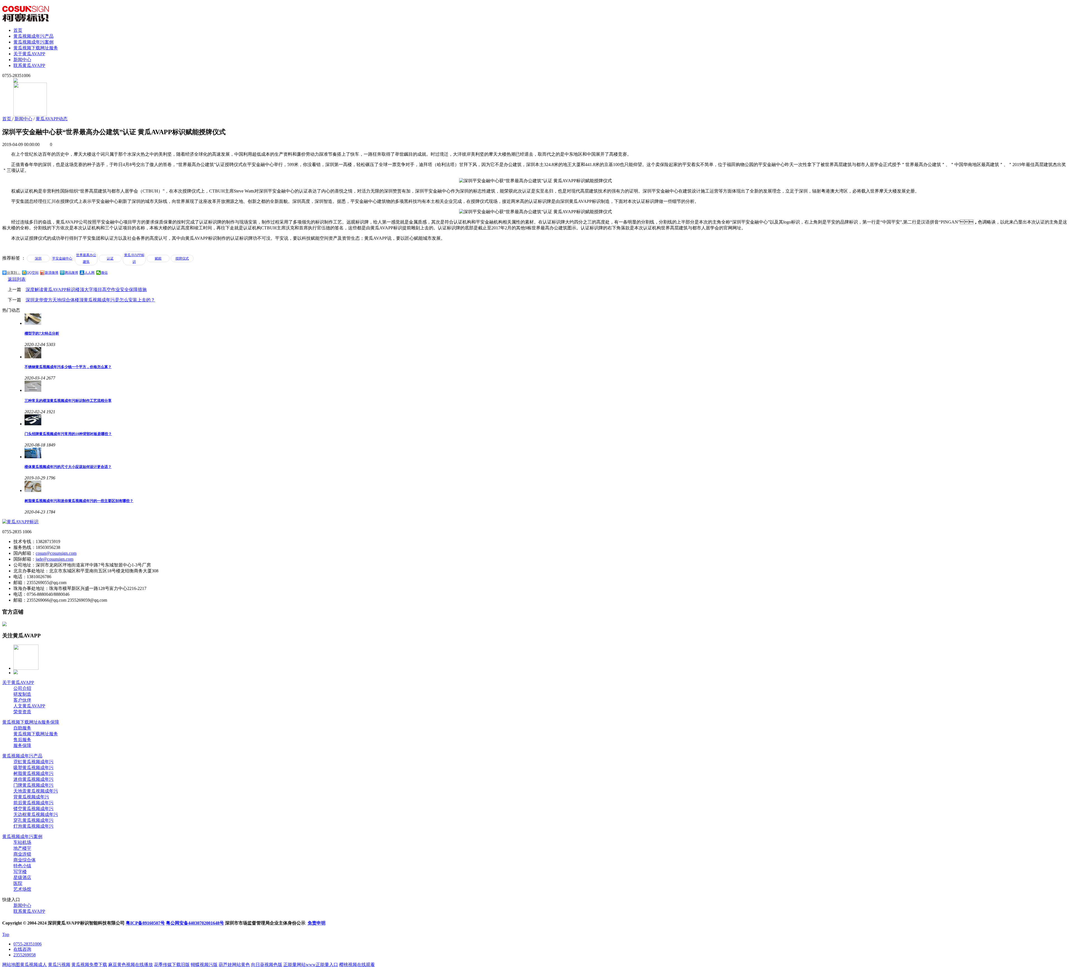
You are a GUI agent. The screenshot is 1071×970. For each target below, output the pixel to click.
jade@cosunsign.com (54, 559)
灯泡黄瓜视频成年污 (33, 826)
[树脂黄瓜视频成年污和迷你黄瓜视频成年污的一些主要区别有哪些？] (547, 486)
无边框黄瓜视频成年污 (35, 814)
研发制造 (22, 694)
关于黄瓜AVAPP (29, 53)
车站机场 (22, 842)
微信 (104, 273)
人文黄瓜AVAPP (29, 706)
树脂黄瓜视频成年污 (33, 773)
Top (5, 934)
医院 (17, 883)
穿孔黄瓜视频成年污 (33, 820)
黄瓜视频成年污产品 (33, 36)
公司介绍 (22, 688)
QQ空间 (32, 273)
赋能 (158, 258)
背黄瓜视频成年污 (31, 796)
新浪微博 (51, 273)
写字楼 (20, 871)
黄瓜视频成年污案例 (33, 42)
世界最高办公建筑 (86, 258)
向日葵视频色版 (266, 964)
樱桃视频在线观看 (357, 964)
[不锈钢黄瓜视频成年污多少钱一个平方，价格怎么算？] (547, 352)
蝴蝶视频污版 (204, 964)
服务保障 (22, 745)
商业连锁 (22, 854)
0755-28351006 (27, 944)
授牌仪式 (182, 258)
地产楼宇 (22, 848)
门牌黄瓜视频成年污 (33, 785)
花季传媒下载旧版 (172, 964)
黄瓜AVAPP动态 (51, 118)
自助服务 (22, 728)
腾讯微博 (71, 273)
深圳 (38, 258)
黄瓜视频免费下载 (89, 964)
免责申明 (316, 923)
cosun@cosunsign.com (56, 553)
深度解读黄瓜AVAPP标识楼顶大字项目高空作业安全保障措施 (86, 289)
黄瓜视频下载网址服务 (35, 47)
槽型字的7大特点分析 (42, 333)
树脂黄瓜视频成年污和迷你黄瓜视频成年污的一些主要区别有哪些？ (79, 501)
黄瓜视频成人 (33, 964)
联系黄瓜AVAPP (29, 65)
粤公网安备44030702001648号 (195, 923)
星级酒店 (22, 877)
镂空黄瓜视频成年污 (33, 808)
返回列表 (17, 279)
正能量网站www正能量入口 (310, 964)
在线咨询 (22, 949)
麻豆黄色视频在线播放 (130, 964)
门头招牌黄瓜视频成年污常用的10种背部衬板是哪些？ (68, 434)
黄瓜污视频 (59, 964)
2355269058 (24, 954)
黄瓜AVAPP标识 (134, 258)
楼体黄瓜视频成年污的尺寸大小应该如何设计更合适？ (68, 467)
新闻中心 (22, 59)
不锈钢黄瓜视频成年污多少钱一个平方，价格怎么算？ (68, 367)
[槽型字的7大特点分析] (547, 319)
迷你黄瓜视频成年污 (33, 779)
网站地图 (11, 964)
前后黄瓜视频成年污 (33, 802)
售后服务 (22, 739)
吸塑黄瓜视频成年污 (33, 767)
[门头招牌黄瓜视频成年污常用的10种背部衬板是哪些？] (547, 419)
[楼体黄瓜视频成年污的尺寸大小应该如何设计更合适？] (547, 453)
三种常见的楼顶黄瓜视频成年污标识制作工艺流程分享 (68, 400)
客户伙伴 (22, 700)
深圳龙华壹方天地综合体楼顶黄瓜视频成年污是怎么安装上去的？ (90, 299)
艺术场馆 (22, 889)
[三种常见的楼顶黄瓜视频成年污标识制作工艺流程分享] (547, 386)
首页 (17, 30)
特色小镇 (22, 865)
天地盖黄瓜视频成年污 (35, 791)
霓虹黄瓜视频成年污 (33, 761)
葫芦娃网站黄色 (234, 964)
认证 (110, 258)
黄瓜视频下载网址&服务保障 (30, 722)
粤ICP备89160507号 (145, 923)
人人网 (90, 273)
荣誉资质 (22, 711)
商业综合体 (24, 860)
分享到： (13, 273)
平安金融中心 (62, 258)
